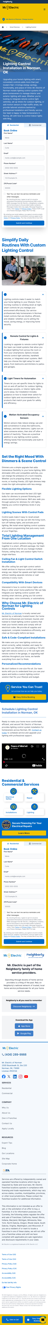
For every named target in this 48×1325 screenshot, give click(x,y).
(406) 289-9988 (15, 1054)
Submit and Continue (24, 223)
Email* (6, 153)
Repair (29, 798)
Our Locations (8, 1153)
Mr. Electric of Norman (12, 613)
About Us (6, 1113)
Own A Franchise (9, 1118)
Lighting (30, 812)
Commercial (36, 125)
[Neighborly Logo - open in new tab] (7, 2)
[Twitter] (9, 1076)
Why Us (5, 1107)
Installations (11, 812)
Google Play (25, 1033)
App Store (25, 1026)
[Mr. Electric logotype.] (13, 955)
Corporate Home (9, 1164)
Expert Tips (7, 1143)
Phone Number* (10, 163)
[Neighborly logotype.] (36, 956)
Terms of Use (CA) (9, 1259)
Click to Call (14, 1320)
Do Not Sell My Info (9, 1282)
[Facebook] (4, 1076)
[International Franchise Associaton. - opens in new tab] (6, 1170)
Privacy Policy (27, 209)
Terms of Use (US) (9, 1254)
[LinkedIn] (15, 1076)
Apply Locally (8, 1128)
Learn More (24, 833)
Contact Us (7, 1123)
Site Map (6, 1158)
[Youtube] (26, 1076)
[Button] (24, 294)
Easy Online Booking (26, 697)
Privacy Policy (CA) (9, 1268)
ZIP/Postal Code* (10, 183)
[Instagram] (20, 1076)
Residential (14, 125)
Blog (4, 1148)
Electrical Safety (10, 798)
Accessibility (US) (8, 1273)
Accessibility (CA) (9, 1278)
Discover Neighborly (22, 1006)
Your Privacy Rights (13, 1287)
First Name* (8, 133)
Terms (17, 209)
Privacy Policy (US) (9, 1264)
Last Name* (8, 143)
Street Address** (10, 173)
